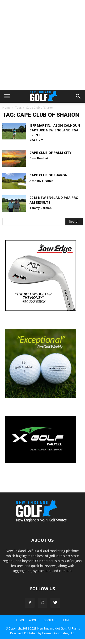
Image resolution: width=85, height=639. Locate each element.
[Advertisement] (42, 45)
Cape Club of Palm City (50, 152)
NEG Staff (36, 140)
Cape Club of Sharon (49, 175)
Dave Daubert (39, 158)
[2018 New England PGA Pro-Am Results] (14, 203)
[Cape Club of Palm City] (14, 158)
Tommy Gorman (41, 208)
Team (65, 620)
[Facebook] (29, 603)
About (34, 620)
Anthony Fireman (42, 180)
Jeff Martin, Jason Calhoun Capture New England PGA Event (55, 130)
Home (6, 108)
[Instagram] (42, 603)
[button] (78, 96)
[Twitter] (55, 603)
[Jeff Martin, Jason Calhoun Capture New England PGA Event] (14, 131)
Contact (50, 620)
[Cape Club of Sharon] (14, 181)
